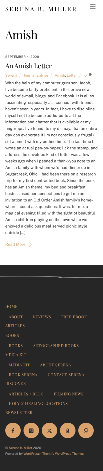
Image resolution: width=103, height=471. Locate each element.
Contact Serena (66, 374)
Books (12, 335)
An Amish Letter (28, 65)
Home (11, 306)
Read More (15, 244)
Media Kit (15, 354)
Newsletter (18, 412)
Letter (72, 75)
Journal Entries (36, 75)
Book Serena (23, 374)
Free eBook (74, 316)
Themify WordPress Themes (63, 453)
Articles (15, 325)
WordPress (32, 453)
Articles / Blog (26, 393)
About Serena (55, 364)
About (16, 316)
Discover (15, 383)
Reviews (42, 316)
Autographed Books (56, 345)
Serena (11, 75)
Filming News (69, 393)
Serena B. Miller (20, 448)
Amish (60, 75)
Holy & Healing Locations (38, 403)
